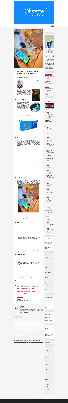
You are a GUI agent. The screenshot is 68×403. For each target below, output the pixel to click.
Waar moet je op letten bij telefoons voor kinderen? (33, 291)
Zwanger (46, 289)
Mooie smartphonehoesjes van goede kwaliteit (30, 291)
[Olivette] (34, 12)
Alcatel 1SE (18, 237)
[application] (49, 106)
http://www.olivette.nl (22, 307)
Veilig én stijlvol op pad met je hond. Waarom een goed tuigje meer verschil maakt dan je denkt (50, 230)
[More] (27, 77)
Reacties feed (46, 350)
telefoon (22, 297)
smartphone (25, 89)
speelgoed (46, 384)
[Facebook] (49, 26)
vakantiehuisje (30, 82)
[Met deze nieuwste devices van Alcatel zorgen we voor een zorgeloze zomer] (28, 48)
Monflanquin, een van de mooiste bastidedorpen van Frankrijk (50, 219)
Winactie (46, 287)
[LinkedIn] (51, 26)
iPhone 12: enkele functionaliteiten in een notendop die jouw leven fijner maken (18, 291)
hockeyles (26, 94)
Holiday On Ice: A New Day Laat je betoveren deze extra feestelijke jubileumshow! (50, 89)
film (45, 262)
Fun (45, 367)
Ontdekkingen (46, 379)
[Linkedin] (20, 77)
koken (46, 267)
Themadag (46, 282)
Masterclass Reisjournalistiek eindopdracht (50, 167)
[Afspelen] (45, 107)
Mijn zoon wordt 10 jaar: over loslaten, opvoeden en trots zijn (50, 177)
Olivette (22, 306)
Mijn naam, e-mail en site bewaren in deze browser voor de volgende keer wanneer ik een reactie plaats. (27, 340)
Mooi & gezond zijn (47, 272)
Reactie (15, 320)
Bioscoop (46, 255)
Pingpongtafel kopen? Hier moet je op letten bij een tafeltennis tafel (50, 207)
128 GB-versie (25, 215)
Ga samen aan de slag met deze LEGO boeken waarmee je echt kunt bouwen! (50, 77)
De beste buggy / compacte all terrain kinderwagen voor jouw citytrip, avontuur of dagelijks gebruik (50, 185)
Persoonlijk (46, 277)
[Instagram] (50, 26)
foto (17, 145)
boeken (51, 74)
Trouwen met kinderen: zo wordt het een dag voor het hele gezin (50, 122)
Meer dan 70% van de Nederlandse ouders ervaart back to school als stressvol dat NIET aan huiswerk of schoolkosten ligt (50, 130)
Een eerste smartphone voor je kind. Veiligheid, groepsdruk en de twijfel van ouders (50, 192)
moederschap (46, 374)
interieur (46, 369)
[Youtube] (53, 26)
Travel (46, 284)
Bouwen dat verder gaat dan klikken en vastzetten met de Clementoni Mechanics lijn (50, 212)
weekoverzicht (47, 389)
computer (46, 362)
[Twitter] (18, 77)
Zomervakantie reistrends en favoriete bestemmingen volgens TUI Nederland (50, 162)
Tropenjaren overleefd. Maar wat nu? (50, 172)
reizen (46, 279)
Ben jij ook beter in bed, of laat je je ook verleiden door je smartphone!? (22, 291)
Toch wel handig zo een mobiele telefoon (37, 291)
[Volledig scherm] (53, 107)
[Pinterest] (52, 26)
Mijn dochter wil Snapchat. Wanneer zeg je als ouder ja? (50, 145)
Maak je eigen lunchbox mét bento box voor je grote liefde (50, 83)
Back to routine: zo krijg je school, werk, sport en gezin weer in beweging (50, 140)
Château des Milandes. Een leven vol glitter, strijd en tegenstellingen (50, 224)
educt (46, 260)
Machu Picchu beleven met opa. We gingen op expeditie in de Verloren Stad (50, 200)
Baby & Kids (49, 74)
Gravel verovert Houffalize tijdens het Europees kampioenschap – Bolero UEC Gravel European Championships (50, 154)
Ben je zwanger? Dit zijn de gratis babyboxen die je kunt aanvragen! (49, 239)
